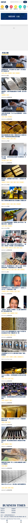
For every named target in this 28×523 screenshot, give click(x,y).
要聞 (7, 9)
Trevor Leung (9, 359)
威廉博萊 (3, 95)
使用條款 (13, 512)
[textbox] (16, 2)
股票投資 (12, 313)
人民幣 (7, 356)
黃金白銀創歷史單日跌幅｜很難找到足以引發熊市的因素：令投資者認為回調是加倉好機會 (13, 135)
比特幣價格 (4, 313)
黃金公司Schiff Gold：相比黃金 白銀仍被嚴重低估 (13, 484)
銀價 (14, 182)
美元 (14, 335)
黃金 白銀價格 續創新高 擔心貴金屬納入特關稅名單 (13, 200)
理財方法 (10, 247)
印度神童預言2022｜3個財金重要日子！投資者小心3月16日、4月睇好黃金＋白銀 (13, 288)
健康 (25, 9)
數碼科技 (16, 9)
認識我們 (3, 508)
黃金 (6, 73)
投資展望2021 (20, 356)
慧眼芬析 (3, 138)
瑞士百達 (3, 160)
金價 (9, 378)
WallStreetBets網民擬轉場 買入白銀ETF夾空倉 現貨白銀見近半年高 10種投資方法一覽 (13, 332)
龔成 (14, 73)
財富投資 (2, 9)
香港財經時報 (9, 97)
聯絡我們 (3, 512)
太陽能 (15, 356)
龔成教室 (17, 73)
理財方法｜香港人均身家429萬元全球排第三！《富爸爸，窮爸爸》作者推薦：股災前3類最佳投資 (13, 244)
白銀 (3, 73)
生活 (20, 9)
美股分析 (6, 400)
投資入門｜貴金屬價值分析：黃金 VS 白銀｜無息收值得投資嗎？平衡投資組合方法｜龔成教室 (13, 266)
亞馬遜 (3, 356)
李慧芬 (8, 138)
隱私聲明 (13, 510)
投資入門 (3, 269)
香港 (18, 247)
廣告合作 (3, 510)
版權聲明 (13, 508)
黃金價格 (10, 73)
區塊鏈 (11, 356)
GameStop (7, 335)
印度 (7, 291)
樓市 (11, 9)
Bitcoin (3, 247)
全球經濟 (3, 291)
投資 (7, 247)
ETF (3, 335)
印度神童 (11, 291)
